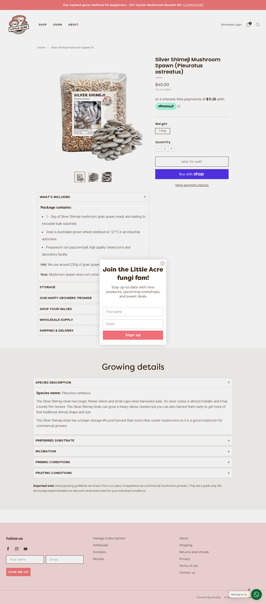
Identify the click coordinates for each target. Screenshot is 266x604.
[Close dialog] (162, 263)
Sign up (133, 335)
